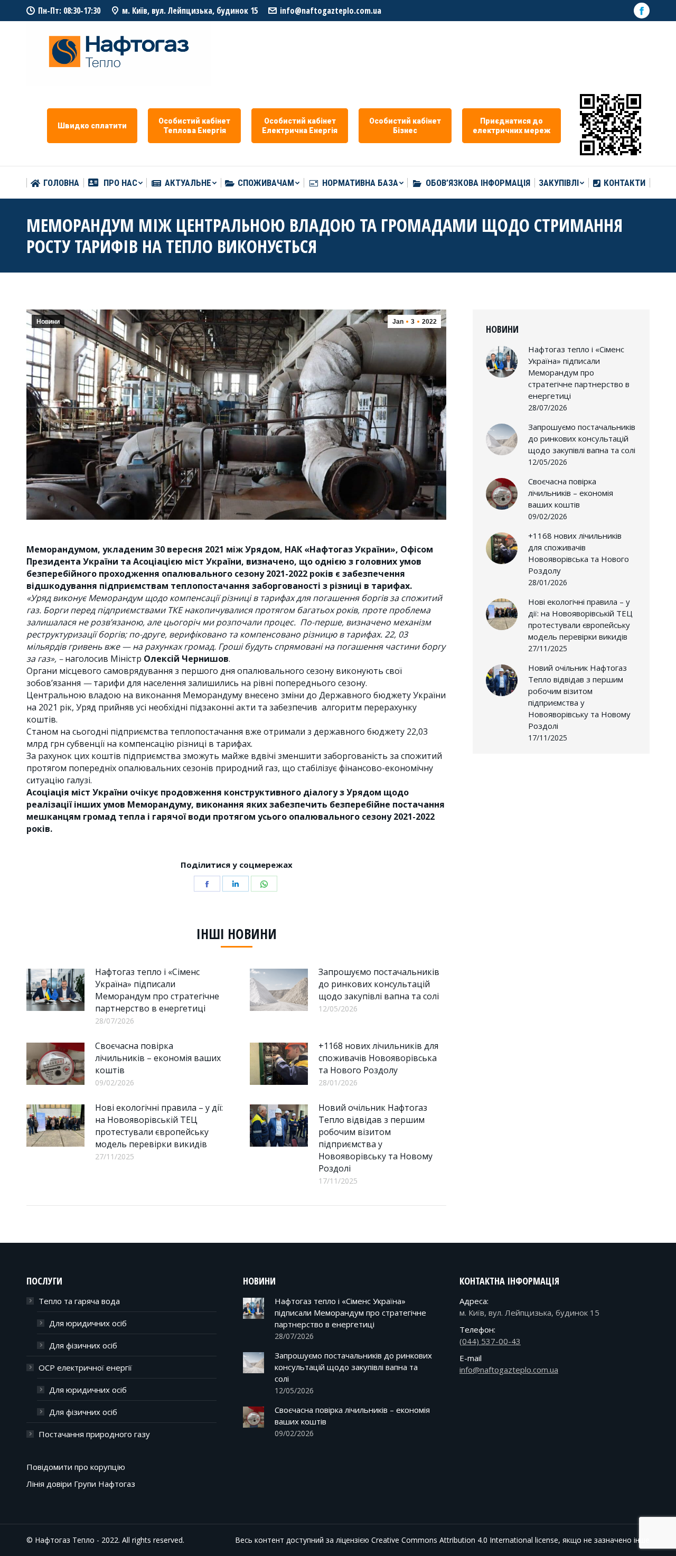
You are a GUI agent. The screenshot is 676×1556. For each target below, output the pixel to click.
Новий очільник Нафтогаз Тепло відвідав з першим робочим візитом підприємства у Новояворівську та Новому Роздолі (375, 1138)
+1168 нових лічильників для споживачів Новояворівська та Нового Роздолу (378, 1058)
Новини (48, 321)
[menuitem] (55, 183)
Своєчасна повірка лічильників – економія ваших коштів (158, 1058)
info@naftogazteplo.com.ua (330, 10)
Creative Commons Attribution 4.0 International (452, 1540)
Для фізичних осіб (83, 1345)
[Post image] (55, 990)
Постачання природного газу (94, 1434)
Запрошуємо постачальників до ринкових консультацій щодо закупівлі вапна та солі (378, 984)
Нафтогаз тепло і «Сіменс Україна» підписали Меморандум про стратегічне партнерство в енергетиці (157, 990)
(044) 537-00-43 (490, 1341)
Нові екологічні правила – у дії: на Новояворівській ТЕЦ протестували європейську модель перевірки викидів (159, 1126)
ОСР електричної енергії (85, 1367)
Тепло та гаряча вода (79, 1301)
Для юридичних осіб (88, 1323)
